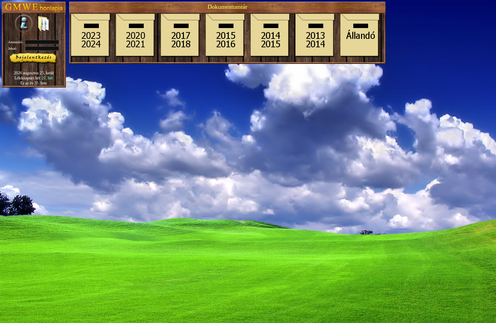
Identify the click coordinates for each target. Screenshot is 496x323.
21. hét (47, 78)
